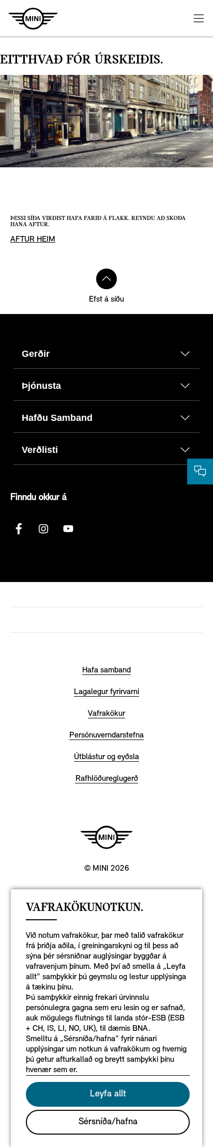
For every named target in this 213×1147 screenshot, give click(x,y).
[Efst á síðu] (106, 279)
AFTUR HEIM (32, 239)
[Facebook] (18, 529)
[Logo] (106, 837)
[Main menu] (198, 18)
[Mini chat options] (200, 471)
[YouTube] (68, 529)
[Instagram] (43, 529)
